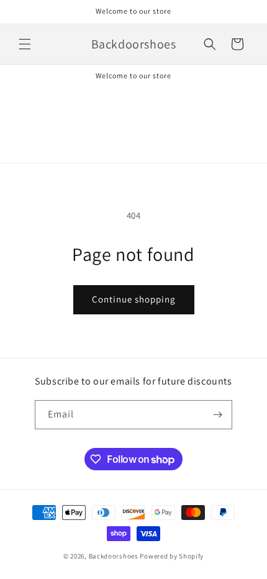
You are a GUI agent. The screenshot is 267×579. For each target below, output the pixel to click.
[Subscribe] (218, 414)
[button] (24, 44)
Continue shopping (134, 299)
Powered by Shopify (172, 556)
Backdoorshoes (114, 556)
